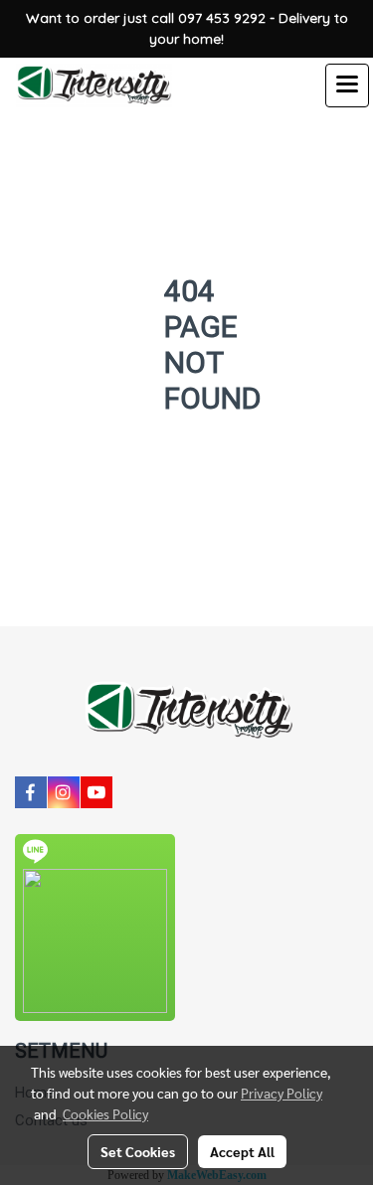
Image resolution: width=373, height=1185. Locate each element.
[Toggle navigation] (347, 85)
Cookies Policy (105, 1113)
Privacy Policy (281, 1092)
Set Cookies (137, 1151)
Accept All (242, 1151)
